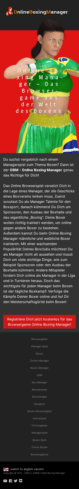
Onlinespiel (39, 418)
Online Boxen (40, 447)
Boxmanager (39, 396)
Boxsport (39, 403)
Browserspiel (39, 389)
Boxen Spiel (39, 440)
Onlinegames (39, 425)
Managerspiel (40, 432)
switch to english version (26, 469)
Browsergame (39, 339)
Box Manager (39, 382)
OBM (39, 375)
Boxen (39, 353)
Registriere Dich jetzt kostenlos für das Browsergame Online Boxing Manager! (39, 322)
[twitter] (15, 481)
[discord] (20, 481)
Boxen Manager (39, 367)
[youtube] (5, 481)
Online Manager (39, 360)
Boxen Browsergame (39, 411)
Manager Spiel (39, 346)
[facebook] (10, 481)
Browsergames (39, 454)
